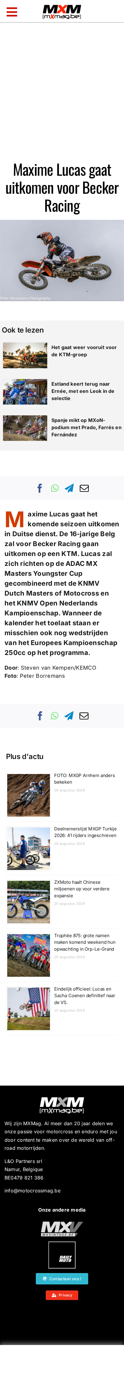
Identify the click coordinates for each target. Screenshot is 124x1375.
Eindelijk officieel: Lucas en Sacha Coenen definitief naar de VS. (84, 995)
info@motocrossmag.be (32, 1191)
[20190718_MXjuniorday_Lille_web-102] (62, 1244)
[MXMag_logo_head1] (62, 6)
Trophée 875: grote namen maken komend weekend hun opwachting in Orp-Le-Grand (85, 942)
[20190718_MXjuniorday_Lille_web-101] (62, 1224)
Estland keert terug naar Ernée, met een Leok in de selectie (83, 391)
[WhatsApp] (55, 488)
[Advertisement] (62, 1361)
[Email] (84, 488)
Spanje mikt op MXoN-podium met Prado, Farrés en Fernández (86, 427)
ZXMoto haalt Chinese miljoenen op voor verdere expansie (82, 888)
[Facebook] (40, 488)
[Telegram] (69, 488)
